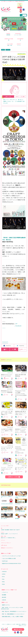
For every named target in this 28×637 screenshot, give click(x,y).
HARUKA (4, 571)
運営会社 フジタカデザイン (7, 547)
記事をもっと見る (19, 96)
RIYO (3, 576)
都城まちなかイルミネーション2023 (6, 375)
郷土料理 (4, 597)
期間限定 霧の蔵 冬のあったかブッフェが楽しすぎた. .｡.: (20, 413)
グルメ (2, 532)
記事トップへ (23, 349)
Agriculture (9, 39)
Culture (10, 44)
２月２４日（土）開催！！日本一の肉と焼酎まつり (6, 413)
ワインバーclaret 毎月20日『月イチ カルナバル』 (7, 448)
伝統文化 (10, 537)
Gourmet (20, 39)
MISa (21, 378)
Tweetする (21, 345)
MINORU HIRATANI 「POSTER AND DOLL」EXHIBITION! (20, 450)
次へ (13, 349)
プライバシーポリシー (6, 542)
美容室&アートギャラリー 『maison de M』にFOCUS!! (20, 431)
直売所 (11, 529)
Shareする (8, 345)
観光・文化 (3, 536)
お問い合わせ (4, 545)
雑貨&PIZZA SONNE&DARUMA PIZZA (11, 563)
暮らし (14, 537)
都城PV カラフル (6, 605)
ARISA (3, 574)
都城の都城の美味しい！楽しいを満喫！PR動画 (12, 616)
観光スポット (4, 537)
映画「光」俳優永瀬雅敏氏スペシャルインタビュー (13, 614)
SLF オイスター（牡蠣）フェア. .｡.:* (21, 468)
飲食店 (2, 533)
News (8, 34)
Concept (18, 34)
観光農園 (7, 529)
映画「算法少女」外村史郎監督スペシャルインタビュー (14, 611)
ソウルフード (15, 533)
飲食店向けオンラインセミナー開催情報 (6, 391)
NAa (3, 579)
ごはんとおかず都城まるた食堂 (9, 558)
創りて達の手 (17, 529)
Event (19, 44)
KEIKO (7, 378)
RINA (3, 584)
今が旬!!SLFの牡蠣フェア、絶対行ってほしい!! (7, 431)
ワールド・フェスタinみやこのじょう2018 (6, 469)
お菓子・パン (8, 533)
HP (16, 323)
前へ (6, 349)
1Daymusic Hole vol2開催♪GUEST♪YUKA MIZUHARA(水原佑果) (21, 394)
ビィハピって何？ (5, 525)
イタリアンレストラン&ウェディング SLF (11, 555)
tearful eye (5, 561)
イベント (5, 342)
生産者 (2, 529)
